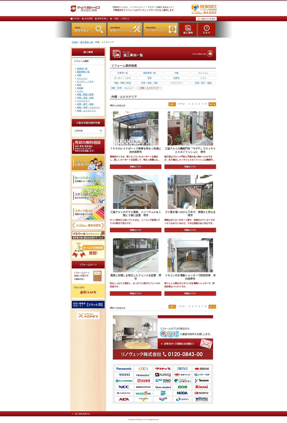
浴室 (79, 84)
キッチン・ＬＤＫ (85, 81)
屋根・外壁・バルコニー (88, 107)
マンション (82, 78)
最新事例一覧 (83, 71)
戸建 (79, 75)
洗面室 (80, 88)
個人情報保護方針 (82, 414)
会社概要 (88, 18)
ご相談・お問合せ (121, 18)
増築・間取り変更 (85, 94)
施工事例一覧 (86, 42)
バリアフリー (83, 101)
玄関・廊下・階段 (85, 104)
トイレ (80, 91)
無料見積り (102, 18)
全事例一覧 (82, 68)
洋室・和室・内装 (85, 97)
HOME (77, 18)
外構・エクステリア (86, 110)
